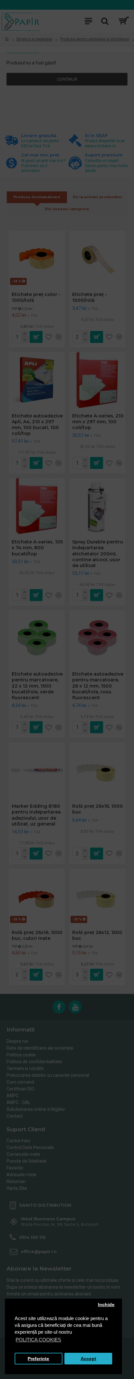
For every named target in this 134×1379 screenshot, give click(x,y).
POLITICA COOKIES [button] (38, 1339)
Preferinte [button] (38, 1358)
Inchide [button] (106, 1304)
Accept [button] (88, 1358)
